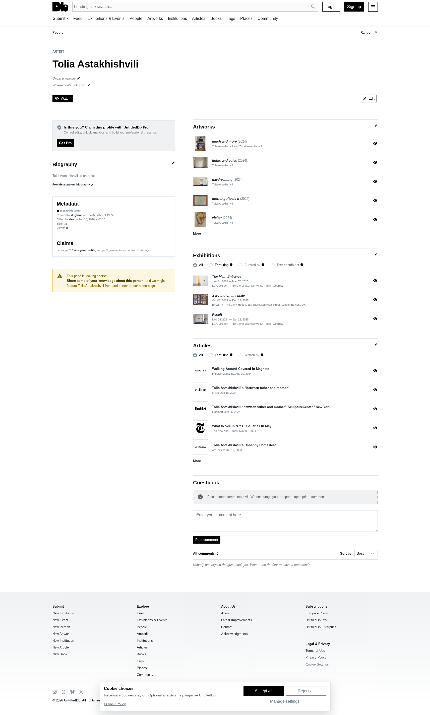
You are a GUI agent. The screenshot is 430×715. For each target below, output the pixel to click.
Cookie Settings (317, 664)
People (136, 18)
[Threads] (63, 691)
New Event (60, 620)
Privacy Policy (316, 657)
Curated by (252, 265)
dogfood (77, 215)
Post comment (206, 540)
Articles (198, 18)
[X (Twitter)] (81, 691)
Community (268, 18)
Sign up (354, 7)
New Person (61, 627)
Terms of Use (315, 651)
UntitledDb (72, 700)
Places (246, 18)
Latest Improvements (236, 620)
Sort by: (346, 553)
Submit (59, 18)
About (225, 613)
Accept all (263, 691)
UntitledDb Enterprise (320, 627)
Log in (331, 7)
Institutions (177, 18)
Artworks (155, 18)
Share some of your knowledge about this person (105, 281)
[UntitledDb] (60, 7)
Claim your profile (83, 250)
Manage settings (284, 701)
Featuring (221, 265)
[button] (231, 265)
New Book (59, 654)
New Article (60, 647)
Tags (231, 18)
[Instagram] (54, 691)
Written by (251, 355)
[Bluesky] (72, 691)
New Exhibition (63, 613)
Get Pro (65, 143)
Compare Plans (316, 613)
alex (71, 219)
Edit (369, 98)
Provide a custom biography (73, 184)
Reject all (306, 691)
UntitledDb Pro (316, 620)
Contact (226, 627)
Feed (78, 18)
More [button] (197, 233)
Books (216, 18)
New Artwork (61, 634)
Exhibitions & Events (106, 18)
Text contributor (288, 265)
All (201, 265)
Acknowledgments (234, 634)
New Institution (63, 640)
